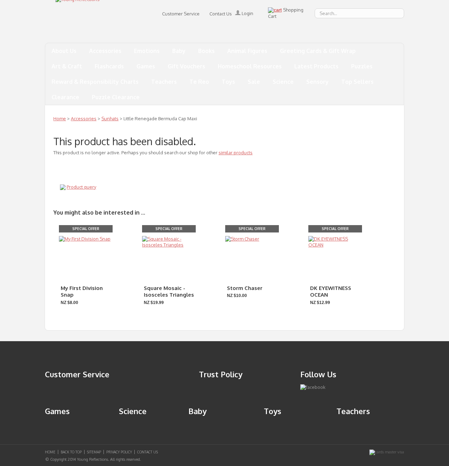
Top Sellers (357, 81)
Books (206, 50)
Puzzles (362, 66)
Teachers (164, 81)
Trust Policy (220, 374)
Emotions (147, 50)
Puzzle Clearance (116, 97)
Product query (81, 187)
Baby (179, 50)
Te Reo (199, 81)
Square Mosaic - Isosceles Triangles (169, 291)
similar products (236, 152)
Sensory (317, 81)
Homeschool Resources (250, 66)
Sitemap (94, 452)
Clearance (65, 97)
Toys (228, 81)
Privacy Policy (119, 452)
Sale (254, 81)
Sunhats (110, 118)
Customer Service (181, 13)
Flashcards (109, 66)
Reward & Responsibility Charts (95, 81)
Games (145, 66)
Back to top (71, 452)
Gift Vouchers (186, 66)
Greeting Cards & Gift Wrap (318, 50)
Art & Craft (67, 66)
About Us (64, 50)
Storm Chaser (244, 288)
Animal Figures (247, 50)
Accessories (105, 50)
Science (283, 81)
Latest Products (316, 66)
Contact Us (220, 13)
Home (59, 118)
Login (247, 13)
